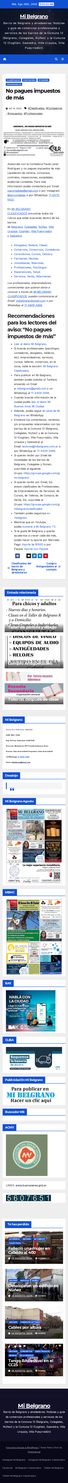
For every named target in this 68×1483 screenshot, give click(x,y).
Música (13, 1355)
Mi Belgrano (34, 16)
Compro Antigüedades (30, 663)
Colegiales (30, 226)
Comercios (20, 249)
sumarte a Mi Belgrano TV (38, 526)
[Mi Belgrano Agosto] (34, 845)
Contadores (29, 80)
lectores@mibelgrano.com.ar (40, 446)
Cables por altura (24, 1327)
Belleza (32, 245)
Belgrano (17, 226)
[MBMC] (34, 936)
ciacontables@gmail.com (22, 190)
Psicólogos (39, 267)
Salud (36, 272)
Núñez (42, 226)
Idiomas (33, 258)
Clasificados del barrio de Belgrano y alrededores (21, 568)
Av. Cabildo (39, 1239)
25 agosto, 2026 (22, 1258)
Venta (30, 276)
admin (42, 1258)
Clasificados (13, 80)
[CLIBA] (34, 1058)
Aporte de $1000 (32, 544)
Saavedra (16, 235)
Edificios (24, 1281)
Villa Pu (35, 231)
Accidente (14, 1239)
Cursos (36, 254)
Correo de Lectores (30, 1322)
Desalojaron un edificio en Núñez (33, 1287)
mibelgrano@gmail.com (30, 300)
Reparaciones (22, 272)
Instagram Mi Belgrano (14, 1459)
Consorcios (36, 249)
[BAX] (30, 1010)
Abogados (20, 245)
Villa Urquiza (26, 1355)
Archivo (27, 1239)
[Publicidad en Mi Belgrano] (30, 1094)
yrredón (47, 231)
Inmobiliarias (22, 263)
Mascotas (37, 263)
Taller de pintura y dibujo (32, 627)
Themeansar (34, 1451)
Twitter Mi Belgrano (54, 1468)
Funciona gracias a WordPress (22, 1447)
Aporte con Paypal (35, 549)
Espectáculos (42, 1351)
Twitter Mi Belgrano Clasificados (19, 1475)
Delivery (47, 254)
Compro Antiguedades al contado (46, 566)
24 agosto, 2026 (22, 1333)
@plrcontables (16, 195)
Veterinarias (43, 276)
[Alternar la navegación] (63, 59)
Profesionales (14, 84)
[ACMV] (27, 1155)
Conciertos (26, 1351)
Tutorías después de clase (33, 699)
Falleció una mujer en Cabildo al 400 (29, 1250)
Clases (43, 245)
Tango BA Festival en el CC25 (30, 1362)
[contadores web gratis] (28, 1197)
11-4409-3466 (39, 393)
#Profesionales (33, 113)
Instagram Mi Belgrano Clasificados (46, 1459)
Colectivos (15, 1243)
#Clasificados (36, 108)
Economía (43, 80)
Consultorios (22, 254)
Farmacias (20, 258)
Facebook (7, 1468)
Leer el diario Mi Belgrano (30, 344)
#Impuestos (14, 113)
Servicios (19, 276)
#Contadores (54, 108)
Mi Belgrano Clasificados (28, 1468)
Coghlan (24, 231)
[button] (56, 59)
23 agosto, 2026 (22, 1370)
